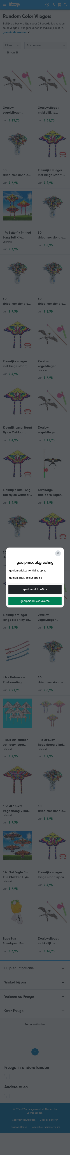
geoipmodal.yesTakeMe (35, 601)
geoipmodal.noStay (35, 589)
